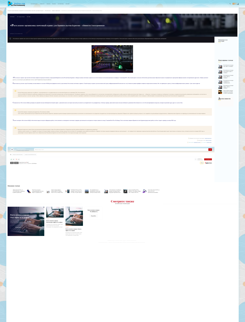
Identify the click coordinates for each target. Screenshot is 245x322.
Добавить (200, 159)
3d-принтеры (61, 3)
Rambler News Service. (208, 138)
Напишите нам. (209, 142)
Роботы (48, 3)
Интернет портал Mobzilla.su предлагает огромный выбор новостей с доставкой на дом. (25, 10)
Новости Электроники (18, 154)
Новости (42, 3)
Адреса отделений (56, 10)
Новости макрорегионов (30, 154)
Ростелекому (34, 3)
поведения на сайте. (197, 142)
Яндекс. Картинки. (209, 140)
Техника (54, 3)
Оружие (67, 3)
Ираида (12, 16)
